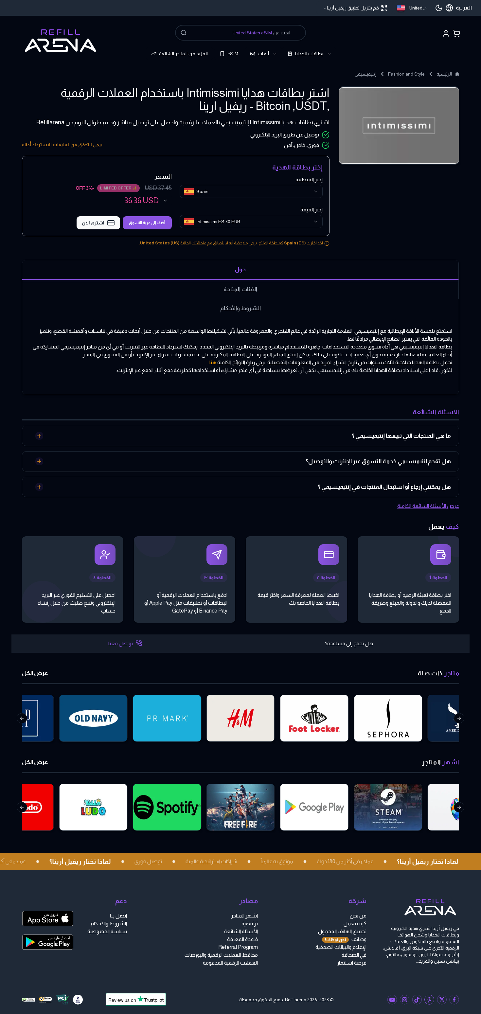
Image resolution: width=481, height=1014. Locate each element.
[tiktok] (417, 1000)
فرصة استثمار (351, 963)
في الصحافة (354, 955)
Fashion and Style (406, 74)
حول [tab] (240, 269)
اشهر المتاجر (244, 915)
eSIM (232, 53)
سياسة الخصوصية (107, 931)
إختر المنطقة (309, 179)
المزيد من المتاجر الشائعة (183, 53)
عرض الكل (35, 673)
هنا (212, 362)
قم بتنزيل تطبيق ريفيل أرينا (353, 7)
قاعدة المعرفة (242, 939)
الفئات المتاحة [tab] (240, 289)
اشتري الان (93, 222)
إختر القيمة (311, 209)
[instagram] (404, 1000)
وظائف (345, 939)
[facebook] (454, 1000)
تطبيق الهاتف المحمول (342, 931)
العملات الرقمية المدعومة (230, 963)
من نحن (358, 915)
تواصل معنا (120, 643)
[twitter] (442, 1000)
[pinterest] (429, 1000)
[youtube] (392, 1000)
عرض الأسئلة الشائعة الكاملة (428, 506)
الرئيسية (444, 74)
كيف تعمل (355, 923)
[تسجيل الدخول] (446, 33)
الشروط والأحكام (109, 923)
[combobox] (412, 7)
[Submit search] (183, 32)
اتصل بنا (118, 915)
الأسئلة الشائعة (241, 931)
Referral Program (238, 947)
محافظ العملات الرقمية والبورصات (221, 955)
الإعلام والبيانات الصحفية (340, 947)
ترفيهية (249, 923)
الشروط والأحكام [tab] (240, 308)
